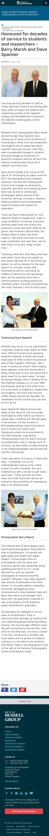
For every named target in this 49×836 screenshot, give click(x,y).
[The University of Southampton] (24, 3)
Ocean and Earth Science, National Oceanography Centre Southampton (20, 13)
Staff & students (12, 734)
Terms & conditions (14, 832)
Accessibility (21, 826)
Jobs (34, 832)
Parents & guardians (14, 746)
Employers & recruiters (15, 743)
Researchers (10, 740)
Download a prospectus (24, 811)
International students (14, 749)
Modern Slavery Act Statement (19, 829)
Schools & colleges (13, 737)
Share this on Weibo (22, 690)
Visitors (8, 731)
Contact (27, 832)
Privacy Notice (33, 826)
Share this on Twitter (13, 690)
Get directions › (12, 781)
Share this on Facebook (1, 689)
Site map (10, 826)
